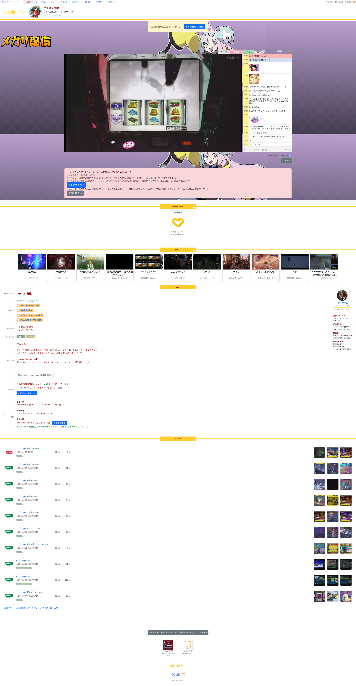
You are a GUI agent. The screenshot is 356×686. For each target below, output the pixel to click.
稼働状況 (348, 2)
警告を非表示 (75, 193)
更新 (60, 388)
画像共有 (64, 2)
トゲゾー (48, 15)
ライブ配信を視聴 (194, 26)
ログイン (21, 387)
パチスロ (30, 337)
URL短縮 (329, 2)
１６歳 (55, 15)
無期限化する (59, 423)
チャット (52, 2)
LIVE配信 (29, 2)
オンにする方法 (76, 185)
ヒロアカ (21, 337)
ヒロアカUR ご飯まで (25, 512)
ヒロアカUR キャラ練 (25, 448)
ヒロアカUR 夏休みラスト (27, 592)
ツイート (286, 160)
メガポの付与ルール (26, 393)
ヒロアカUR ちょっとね (26, 528)
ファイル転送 (41, 2)
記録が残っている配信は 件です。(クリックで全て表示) (31, 608)
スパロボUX (21, 560)
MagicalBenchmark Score (35, 375)
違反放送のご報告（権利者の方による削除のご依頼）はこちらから (178, 632)
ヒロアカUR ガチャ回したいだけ (30, 544)
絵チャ (17, 2)
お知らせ (110, 2)
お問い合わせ (339, 2)
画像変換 (99, 2)
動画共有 (75, 2)
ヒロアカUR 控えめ (24, 480)
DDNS (87, 2)
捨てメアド (6, 2)
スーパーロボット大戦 (23, 568)
